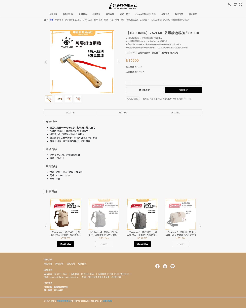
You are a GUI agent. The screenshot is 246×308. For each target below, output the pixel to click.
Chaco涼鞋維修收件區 (145, 14)
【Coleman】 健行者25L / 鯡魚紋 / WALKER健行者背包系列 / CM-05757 (103, 233)
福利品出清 (68, 14)
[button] (118, 62)
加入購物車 (144, 90)
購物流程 (59, 263)
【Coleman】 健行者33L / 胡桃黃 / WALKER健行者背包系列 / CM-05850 (65, 233)
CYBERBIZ (107, 300)
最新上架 (53, 14)
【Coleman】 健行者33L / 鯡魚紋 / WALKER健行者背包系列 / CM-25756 (142, 233)
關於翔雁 (48, 263)
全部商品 (83, 14)
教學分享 (179, 14)
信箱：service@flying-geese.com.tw (61, 277)
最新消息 (165, 14)
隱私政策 (71, 263)
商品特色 (70, 112)
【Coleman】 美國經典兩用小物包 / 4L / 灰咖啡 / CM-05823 (180, 233)
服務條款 (82, 263)
